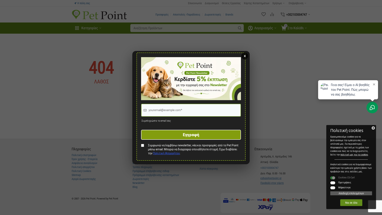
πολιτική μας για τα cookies (354, 154)
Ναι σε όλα (351, 202)
